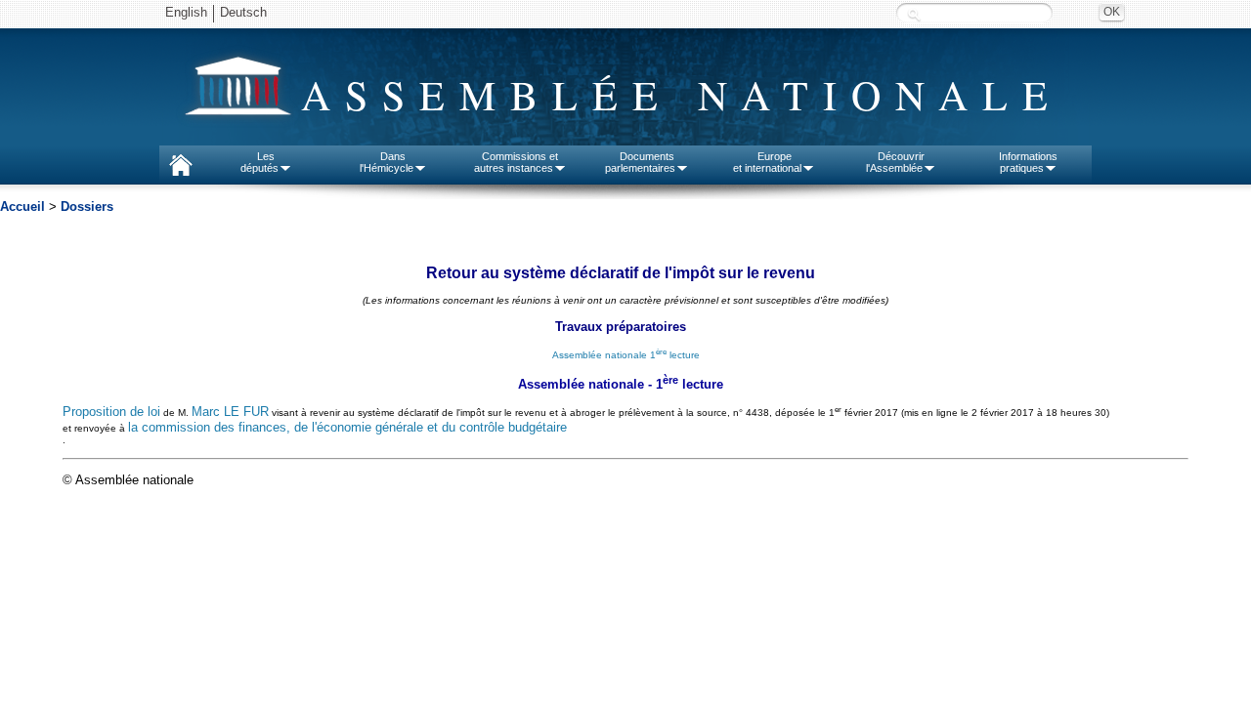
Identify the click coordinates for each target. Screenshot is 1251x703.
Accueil (22, 206)
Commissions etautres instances (516, 162)
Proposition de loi (111, 412)
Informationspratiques (1028, 162)
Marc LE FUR (230, 412)
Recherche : (914, 14)
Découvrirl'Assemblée (895, 162)
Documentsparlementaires (640, 162)
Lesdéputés (259, 162)
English (186, 12)
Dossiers (87, 206)
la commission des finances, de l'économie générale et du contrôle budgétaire (347, 427)
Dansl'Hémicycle (386, 162)
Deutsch (243, 12)
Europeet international (767, 162)
